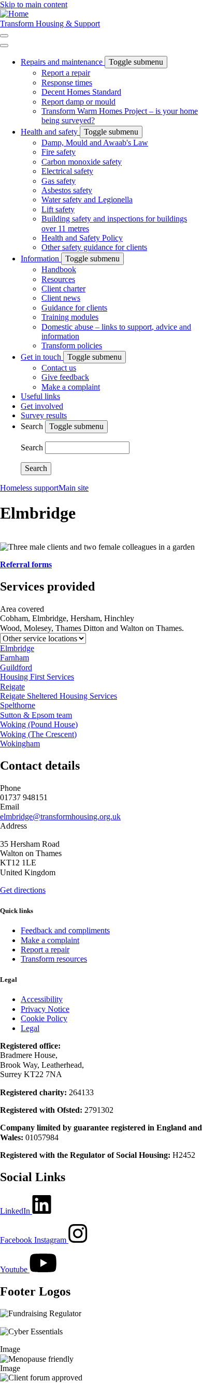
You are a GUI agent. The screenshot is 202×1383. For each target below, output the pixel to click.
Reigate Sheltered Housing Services (58, 696)
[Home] (14, 13)
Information (41, 258)
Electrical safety (67, 171)
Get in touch (42, 356)
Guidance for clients (74, 307)
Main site (74, 487)
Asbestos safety (66, 190)
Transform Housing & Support (50, 23)
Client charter (63, 288)
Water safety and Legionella (87, 199)
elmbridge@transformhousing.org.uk (60, 816)
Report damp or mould (78, 101)
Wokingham (20, 743)
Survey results (44, 415)
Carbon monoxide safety (81, 161)
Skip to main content (33, 4)
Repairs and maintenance (63, 61)
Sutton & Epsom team (36, 715)
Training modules (69, 317)
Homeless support (29, 487)
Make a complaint (70, 386)
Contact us (58, 367)
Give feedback (65, 377)
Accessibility (42, 999)
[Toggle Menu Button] (4, 45)
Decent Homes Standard (81, 91)
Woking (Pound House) (39, 724)
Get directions (23, 890)
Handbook (58, 269)
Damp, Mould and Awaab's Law (94, 142)
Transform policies (71, 345)
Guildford (16, 667)
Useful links (40, 396)
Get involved (42, 406)
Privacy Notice (45, 1009)
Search (33, 426)
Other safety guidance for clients (94, 247)
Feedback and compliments (65, 930)
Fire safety (58, 152)
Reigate (12, 686)
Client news (60, 297)
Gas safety (58, 180)
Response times (66, 82)
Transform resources (54, 958)
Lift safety (58, 209)
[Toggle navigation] (4, 35)
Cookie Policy (44, 1018)
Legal (30, 1028)
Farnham (14, 657)
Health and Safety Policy (82, 237)
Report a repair (65, 72)
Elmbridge (17, 648)
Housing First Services (37, 676)
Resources (58, 279)
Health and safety (50, 131)
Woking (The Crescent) (38, 734)
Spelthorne (17, 705)
